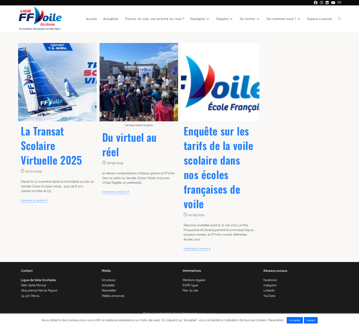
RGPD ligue (190, 285)
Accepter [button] (294, 320)
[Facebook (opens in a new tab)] (316, 3)
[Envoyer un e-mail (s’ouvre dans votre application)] (338, 3)
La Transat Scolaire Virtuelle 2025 (51, 145)
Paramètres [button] (276, 320)
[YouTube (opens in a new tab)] (333, 3)
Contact (27, 270)
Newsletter (109, 290)
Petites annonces (113, 296)
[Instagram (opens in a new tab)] (321, 3)
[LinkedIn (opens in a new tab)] (327, 3)
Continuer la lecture (34, 200)
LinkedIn (269, 290)
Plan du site (190, 290)
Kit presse (108, 280)
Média (106, 270)
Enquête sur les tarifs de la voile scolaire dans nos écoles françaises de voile (218, 167)
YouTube (269, 296)
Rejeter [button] (310, 320)
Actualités (108, 285)
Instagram (270, 285)
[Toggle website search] (339, 19)
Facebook (270, 280)
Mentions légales (194, 280)
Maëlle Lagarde (207, 313)
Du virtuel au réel (129, 144)
